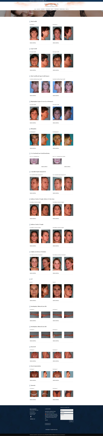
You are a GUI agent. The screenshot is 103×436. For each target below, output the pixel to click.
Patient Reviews (57, 9)
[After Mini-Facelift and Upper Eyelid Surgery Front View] (68, 92)
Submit (71, 421)
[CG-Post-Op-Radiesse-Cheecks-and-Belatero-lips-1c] (57, 215)
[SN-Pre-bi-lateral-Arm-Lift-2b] (45, 317)
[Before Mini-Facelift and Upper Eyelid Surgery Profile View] (34, 92)
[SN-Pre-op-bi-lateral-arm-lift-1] (34, 317)
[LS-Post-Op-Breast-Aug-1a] (57, 377)
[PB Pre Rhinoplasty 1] (34, 145)
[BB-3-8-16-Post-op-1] (57, 39)
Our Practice (38, 9)
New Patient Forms (62, 9)
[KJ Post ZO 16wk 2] (68, 297)
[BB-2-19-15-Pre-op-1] (34, 39)
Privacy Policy (47, 434)
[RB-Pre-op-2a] (45, 396)
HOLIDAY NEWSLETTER (50, 411)
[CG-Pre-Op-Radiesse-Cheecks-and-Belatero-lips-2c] (45, 215)
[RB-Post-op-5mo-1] (57, 396)
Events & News (48, 9)
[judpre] (68, 270)
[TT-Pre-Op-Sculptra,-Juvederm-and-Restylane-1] (34, 270)
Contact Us (67, 9)
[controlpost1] (57, 190)
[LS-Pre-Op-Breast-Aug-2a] (45, 377)
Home (35, 9)
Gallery (52, 9)
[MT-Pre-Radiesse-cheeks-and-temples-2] (45, 242)
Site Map (53, 434)
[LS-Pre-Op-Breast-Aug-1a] (34, 377)
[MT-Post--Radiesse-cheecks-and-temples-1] (57, 242)
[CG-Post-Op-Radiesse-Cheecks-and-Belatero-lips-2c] (68, 215)
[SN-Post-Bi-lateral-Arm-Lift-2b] (68, 317)
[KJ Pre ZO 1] (34, 297)
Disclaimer (50, 434)
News (51, 412)
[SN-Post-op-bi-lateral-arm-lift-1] (57, 317)
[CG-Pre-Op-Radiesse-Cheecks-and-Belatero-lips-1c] (34, 215)
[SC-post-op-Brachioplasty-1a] (57, 337)
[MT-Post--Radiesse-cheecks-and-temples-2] (68, 242)
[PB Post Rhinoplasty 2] (68, 145)
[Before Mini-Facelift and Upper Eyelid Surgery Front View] (45, 92)
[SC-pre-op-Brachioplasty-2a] (45, 337)
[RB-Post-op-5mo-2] (68, 396)
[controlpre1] (34, 190)
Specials (53, 412)
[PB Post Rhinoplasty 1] (57, 145)
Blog (49, 412)
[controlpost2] (68, 190)
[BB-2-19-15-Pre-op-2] (45, 39)
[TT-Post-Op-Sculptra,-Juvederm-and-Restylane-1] (57, 270)
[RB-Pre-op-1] (34, 396)
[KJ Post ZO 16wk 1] (57, 297)
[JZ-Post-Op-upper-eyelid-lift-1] (57, 67)
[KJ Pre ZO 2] (45, 297)
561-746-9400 (42, 0)
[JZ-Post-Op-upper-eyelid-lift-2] (68, 67)
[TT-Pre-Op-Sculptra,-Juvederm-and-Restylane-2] (45, 270)
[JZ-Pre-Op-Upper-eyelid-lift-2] (45, 67)
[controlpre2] (45, 190)
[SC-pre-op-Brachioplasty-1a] (34, 337)
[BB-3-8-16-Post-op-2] (68, 39)
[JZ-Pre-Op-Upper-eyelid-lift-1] (34, 67)
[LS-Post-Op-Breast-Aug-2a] (68, 377)
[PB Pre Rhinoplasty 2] (45, 145)
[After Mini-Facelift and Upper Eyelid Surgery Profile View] (57, 92)
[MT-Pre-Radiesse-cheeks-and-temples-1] (34, 242)
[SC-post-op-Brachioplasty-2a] (68, 337)
